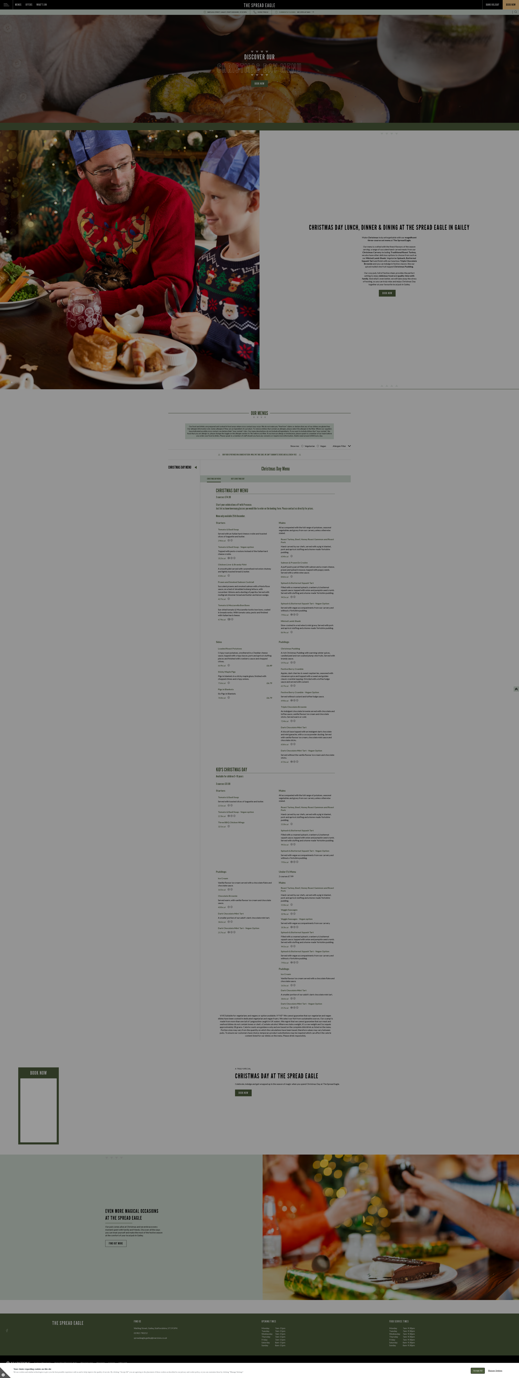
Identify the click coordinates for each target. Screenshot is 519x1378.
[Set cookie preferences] (5, 1372)
